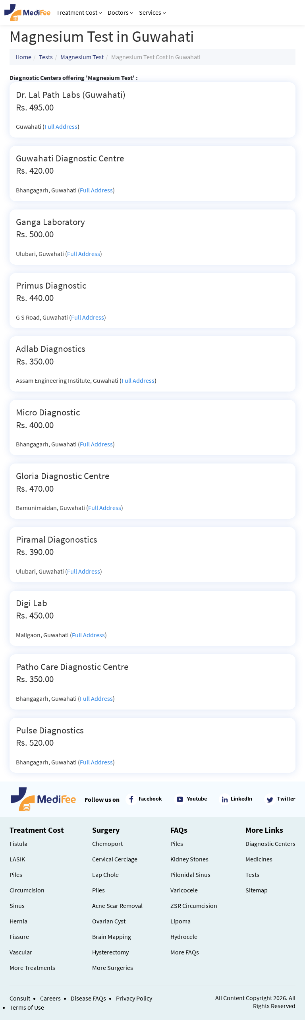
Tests (46, 57)
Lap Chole (105, 874)
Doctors (118, 12)
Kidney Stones (189, 859)
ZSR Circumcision (193, 905)
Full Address (60, 126)
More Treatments (32, 968)
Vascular (21, 952)
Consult (20, 998)
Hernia (18, 921)
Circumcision (27, 890)
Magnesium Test (82, 57)
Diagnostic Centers (270, 843)
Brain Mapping (111, 936)
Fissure (19, 936)
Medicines (258, 859)
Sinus (17, 905)
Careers (50, 998)
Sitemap (256, 890)
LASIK (17, 859)
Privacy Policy (134, 998)
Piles (16, 874)
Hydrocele (183, 936)
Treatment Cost (76, 12)
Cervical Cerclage (114, 859)
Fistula (18, 843)
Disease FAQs (88, 998)
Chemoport (107, 843)
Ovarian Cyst (108, 921)
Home (23, 57)
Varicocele (184, 890)
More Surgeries (112, 968)
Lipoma (180, 921)
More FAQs (184, 952)
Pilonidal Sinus (190, 874)
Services (150, 12)
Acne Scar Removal (117, 905)
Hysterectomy (110, 952)
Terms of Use (27, 1007)
